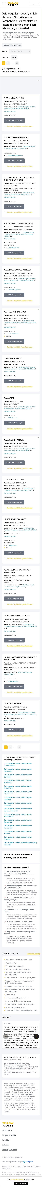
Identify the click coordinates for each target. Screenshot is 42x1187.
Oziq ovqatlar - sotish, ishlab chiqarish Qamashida (18, 821)
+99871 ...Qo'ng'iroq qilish (14, 206)
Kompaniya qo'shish (9, 1150)
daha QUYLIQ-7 (25, 194)
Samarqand (7, 148)
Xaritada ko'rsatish (10, 111)
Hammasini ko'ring (33, 954)
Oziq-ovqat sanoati (12, 69)
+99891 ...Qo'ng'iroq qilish (14, 295)
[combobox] (34, 4)
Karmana (29, 672)
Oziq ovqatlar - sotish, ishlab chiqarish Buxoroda (18, 781)
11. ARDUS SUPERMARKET (15, 519)
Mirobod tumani (9, 408)
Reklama (5, 1145)
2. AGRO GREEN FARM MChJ (16, 137)
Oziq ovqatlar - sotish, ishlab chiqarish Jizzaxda (18, 798)
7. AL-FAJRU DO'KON (13, 358)
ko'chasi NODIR (9, 674)
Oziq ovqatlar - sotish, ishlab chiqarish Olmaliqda (18, 770)
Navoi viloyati (22, 672)
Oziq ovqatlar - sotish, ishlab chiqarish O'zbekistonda (18, 764)
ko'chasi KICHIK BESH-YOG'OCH (25, 714)
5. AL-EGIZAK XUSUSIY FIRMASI (17, 270)
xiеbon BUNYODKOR (22, 108)
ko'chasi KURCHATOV (19, 148)
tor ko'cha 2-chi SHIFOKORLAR (25, 369)
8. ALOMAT (9, 398)
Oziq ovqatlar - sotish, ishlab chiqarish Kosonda (18, 832)
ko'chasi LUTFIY (27, 490)
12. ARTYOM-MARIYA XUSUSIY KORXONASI (17, 571)
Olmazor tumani (9, 369)
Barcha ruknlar (7, 1130)
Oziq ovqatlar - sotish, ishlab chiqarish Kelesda (18, 838)
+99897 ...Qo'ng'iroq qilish (14, 120)
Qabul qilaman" (21, 1184)
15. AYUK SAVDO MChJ (14, 703)
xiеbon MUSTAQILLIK (26, 280)
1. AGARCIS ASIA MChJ (14, 98)
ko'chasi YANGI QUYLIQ (22, 408)
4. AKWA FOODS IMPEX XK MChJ (18, 223)
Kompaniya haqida (9, 1135)
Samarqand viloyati (29, 146)
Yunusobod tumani (17, 530)
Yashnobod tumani (17, 234)
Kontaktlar (6, 1140)
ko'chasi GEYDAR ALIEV (29, 626)
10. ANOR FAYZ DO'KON (14, 479)
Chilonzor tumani (9, 108)
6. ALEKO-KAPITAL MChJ (15, 312)
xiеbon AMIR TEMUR (30, 530)
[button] (21, 126)
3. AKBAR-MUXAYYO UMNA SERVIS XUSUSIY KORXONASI (19, 178)
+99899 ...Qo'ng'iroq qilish (14, 423)
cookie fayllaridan (17, 1180)
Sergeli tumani (15, 194)
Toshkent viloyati (23, 107)
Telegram (29, 1162)
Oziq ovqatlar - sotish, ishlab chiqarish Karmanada (18, 827)
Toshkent (32, 107)
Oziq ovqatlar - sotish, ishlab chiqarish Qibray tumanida (20, 844)
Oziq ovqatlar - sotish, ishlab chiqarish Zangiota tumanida (18, 810)
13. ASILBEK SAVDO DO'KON (16, 616)
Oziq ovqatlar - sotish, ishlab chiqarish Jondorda (18, 804)
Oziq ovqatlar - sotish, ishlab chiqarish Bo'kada (18, 776)
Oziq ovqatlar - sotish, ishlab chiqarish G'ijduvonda (18, 793)
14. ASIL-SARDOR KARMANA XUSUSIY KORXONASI (20, 658)
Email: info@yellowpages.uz (12, 1157)
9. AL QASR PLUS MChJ (14, 440)
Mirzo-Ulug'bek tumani (11, 280)
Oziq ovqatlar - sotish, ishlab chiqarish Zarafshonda (18, 815)
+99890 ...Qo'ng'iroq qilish (14, 462)
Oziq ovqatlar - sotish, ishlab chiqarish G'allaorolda (18, 787)
